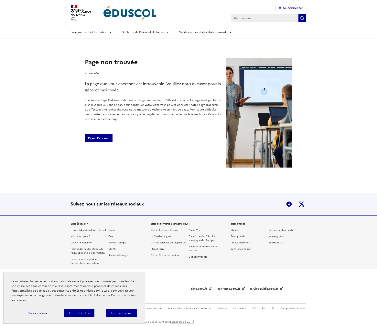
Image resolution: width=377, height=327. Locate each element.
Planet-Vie (194, 230)
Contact (223, 308)
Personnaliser (37, 313)
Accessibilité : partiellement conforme (190, 308)
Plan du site (240, 308)
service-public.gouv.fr (264, 289)
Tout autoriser (121, 313)
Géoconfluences (197, 257)
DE (254, 308)
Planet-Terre (158, 249)
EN (264, 308)
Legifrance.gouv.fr (241, 249)
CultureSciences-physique (165, 255)
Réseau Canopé (117, 242)
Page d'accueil (98, 138)
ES (273, 308)
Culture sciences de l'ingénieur (168, 242)
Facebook (289, 204)
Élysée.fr (236, 230)
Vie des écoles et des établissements (203, 32)
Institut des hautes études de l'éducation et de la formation (88, 251)
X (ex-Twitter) (301, 204)
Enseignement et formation (89, 32)
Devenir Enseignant (81, 242)
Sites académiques (118, 255)
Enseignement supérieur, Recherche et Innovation (85, 261)
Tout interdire (79, 313)
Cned (111, 236)
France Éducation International (88, 230)
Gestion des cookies (150, 308)
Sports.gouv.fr (277, 242)
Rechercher (302, 18)
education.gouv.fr (81, 236)
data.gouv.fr (199, 289)
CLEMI (112, 249)
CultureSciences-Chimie (164, 230)
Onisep (112, 230)
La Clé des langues (161, 236)
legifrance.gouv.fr (229, 289)
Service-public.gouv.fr (281, 230)
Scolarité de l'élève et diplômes (143, 32)
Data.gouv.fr (238, 236)
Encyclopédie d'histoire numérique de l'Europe (201, 238)
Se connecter (293, 8)
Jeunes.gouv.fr (276, 236)
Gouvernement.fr (241, 242)
